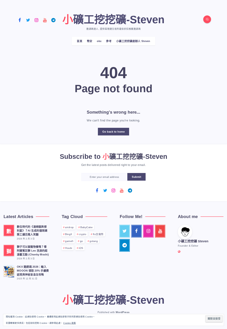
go (81, 241)
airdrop (69, 227)
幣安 (89, 41)
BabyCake (86, 227)
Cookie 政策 (69, 323)
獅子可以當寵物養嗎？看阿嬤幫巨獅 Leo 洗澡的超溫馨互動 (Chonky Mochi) (33, 250)
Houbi (68, 248)
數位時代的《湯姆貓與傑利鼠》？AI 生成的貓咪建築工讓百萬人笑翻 (32, 230)
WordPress (123, 312)
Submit (136, 176)
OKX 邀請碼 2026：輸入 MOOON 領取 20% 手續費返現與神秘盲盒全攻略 (33, 270)
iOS (81, 248)
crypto (82, 234)
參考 (109, 41)
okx (99, 41)
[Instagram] (36, 20)
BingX (68, 234)
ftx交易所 (98, 234)
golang (94, 241)
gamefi (69, 241)
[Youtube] (45, 20)
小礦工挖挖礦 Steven (193, 241)
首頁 (79, 41)
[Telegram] (53, 20)
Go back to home (113, 131)
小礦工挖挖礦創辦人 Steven (133, 41)
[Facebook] (19, 20)
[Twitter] (28, 20)
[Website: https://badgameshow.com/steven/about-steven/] (179, 251)
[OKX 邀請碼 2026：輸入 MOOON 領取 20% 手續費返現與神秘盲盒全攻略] (9, 270)
